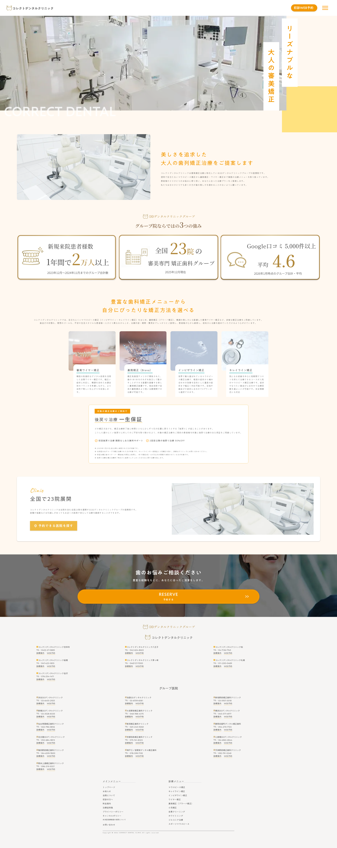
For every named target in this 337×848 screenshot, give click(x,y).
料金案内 (107, 804)
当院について (109, 795)
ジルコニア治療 (175, 820)
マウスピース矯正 (176, 787)
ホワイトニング (175, 816)
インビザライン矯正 (177, 795)
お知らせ (107, 791)
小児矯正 (172, 808)
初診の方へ (108, 799)
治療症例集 (108, 808)
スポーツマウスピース (178, 824)
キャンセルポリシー (112, 816)
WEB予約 (51, 653)
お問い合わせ (109, 825)
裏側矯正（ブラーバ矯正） (180, 804)
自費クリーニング (176, 812)
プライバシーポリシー (113, 812)
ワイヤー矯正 (174, 799)
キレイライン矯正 (176, 791)
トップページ (109, 787)
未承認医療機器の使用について (114, 819)
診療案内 (40, 653)
